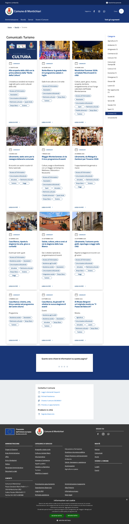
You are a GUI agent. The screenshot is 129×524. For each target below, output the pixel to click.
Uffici (7, 457)
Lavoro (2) (111, 85)
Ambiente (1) (112, 45)
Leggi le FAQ (39, 491)
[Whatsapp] (103, 11)
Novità (17, 27)
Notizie (97, 449)
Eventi (97, 470)
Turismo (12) (112, 113)
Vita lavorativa (40, 457)
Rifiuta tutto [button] (72, 515)
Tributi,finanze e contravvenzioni (76, 456)
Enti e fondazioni (11, 460)
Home (10, 27)
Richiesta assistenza (42, 495)
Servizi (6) (111, 101)
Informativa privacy (71, 491)
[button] (64, 520)
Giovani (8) (111, 81)
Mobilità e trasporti (41, 473)
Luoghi (97, 467)
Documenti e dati (11, 471)
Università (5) (112, 117)
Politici (7, 464)
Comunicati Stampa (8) (111, 63)
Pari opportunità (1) (113, 91)
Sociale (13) (112, 105)
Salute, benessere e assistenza (75, 462)
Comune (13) (112, 58)
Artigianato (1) (113, 49)
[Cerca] (121, 11)
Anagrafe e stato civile (42, 449)
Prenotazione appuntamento (45, 484)
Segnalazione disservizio (43, 487)
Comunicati (16, 64)
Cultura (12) (112, 68)
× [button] (126, 499)
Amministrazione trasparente (75, 484)
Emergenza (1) (113, 77)
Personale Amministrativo (14, 467)
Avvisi (97, 457)
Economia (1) (112, 73)
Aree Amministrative (12, 453)
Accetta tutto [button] (57, 516)
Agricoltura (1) (113, 41)
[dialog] (64, 510)
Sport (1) (111, 109)
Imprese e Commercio (42, 460)
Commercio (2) (113, 53)
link (76, 511)
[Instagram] (98, 11)
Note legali (68, 495)
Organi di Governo (11, 449)
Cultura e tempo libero (42, 453)
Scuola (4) (111, 96)
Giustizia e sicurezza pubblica (75, 452)
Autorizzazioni (70, 466)
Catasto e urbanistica (42, 467)
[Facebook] (93, 11)
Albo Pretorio (69, 487)
